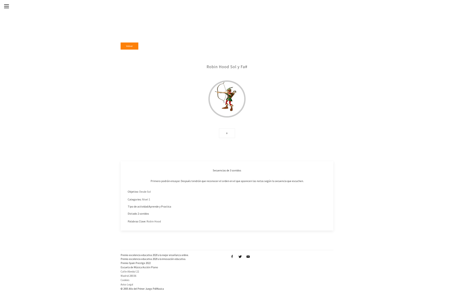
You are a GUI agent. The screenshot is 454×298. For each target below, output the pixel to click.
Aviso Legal (127, 284)
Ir (227, 133)
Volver (129, 46)
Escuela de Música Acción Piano (139, 267)
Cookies (125, 280)
